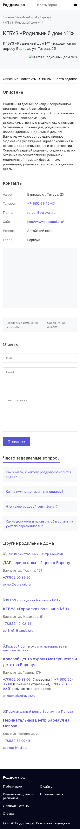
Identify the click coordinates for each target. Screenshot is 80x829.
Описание (10, 79)
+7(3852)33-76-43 (41, 203)
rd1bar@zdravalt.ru (41, 212)
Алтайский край (26, 17)
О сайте (46, 786)
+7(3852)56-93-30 (16, 577)
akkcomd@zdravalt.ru (19, 696)
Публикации (12, 786)
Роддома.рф (14, 5)
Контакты (28, 79)
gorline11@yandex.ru (18, 630)
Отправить (16, 441)
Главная (8, 17)
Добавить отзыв (16, 806)
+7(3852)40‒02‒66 (17, 624)
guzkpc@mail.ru (15, 748)
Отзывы (45, 79)
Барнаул (45, 17)
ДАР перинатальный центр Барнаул (37, 562)
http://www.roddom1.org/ (45, 222)
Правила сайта (51, 794)
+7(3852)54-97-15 (16, 741)
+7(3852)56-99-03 (16, 679)
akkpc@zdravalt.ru (17, 584)
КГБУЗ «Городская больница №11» (36, 609)
